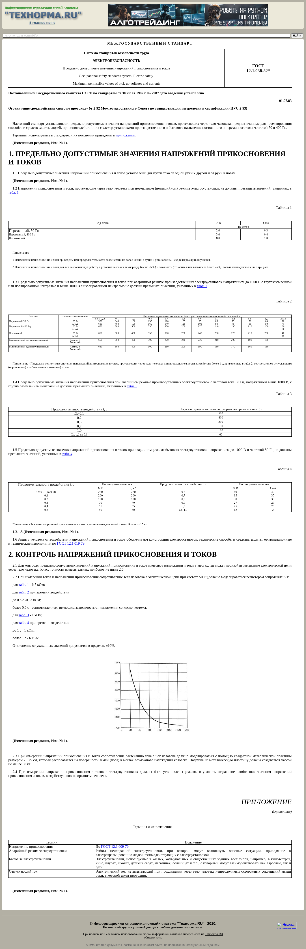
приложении (125, 135)
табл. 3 (132, 386)
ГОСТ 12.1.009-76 (115, 846)
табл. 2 (202, 286)
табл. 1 (13, 192)
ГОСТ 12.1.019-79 (70, 543)
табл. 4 (67, 454)
